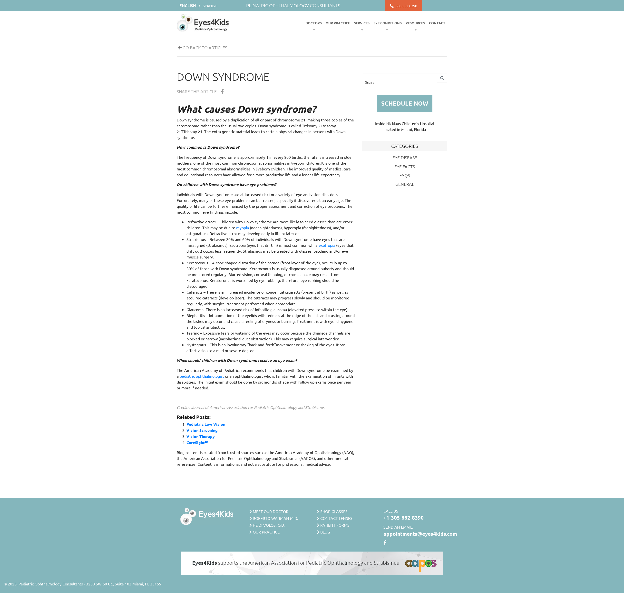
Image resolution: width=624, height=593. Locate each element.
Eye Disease (404, 157)
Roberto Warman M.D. (275, 518)
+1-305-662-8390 (403, 517)
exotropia (327, 245)
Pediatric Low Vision (205, 424)
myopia (242, 227)
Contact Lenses (335, 518)
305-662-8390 (406, 5)
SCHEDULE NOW (404, 103)
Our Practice (338, 23)
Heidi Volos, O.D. (268, 525)
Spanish (210, 5)
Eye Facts (404, 166)
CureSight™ (197, 442)
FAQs (405, 175)
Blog (324, 531)
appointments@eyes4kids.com (420, 533)
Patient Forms (334, 525)
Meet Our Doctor (270, 511)
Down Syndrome (223, 76)
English (187, 5)
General (404, 184)
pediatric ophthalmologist (202, 376)
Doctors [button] (313, 23)
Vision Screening (202, 430)
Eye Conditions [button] (387, 23)
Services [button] (362, 23)
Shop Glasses (333, 511)
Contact (437, 23)
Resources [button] (415, 23)
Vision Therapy (200, 436)
